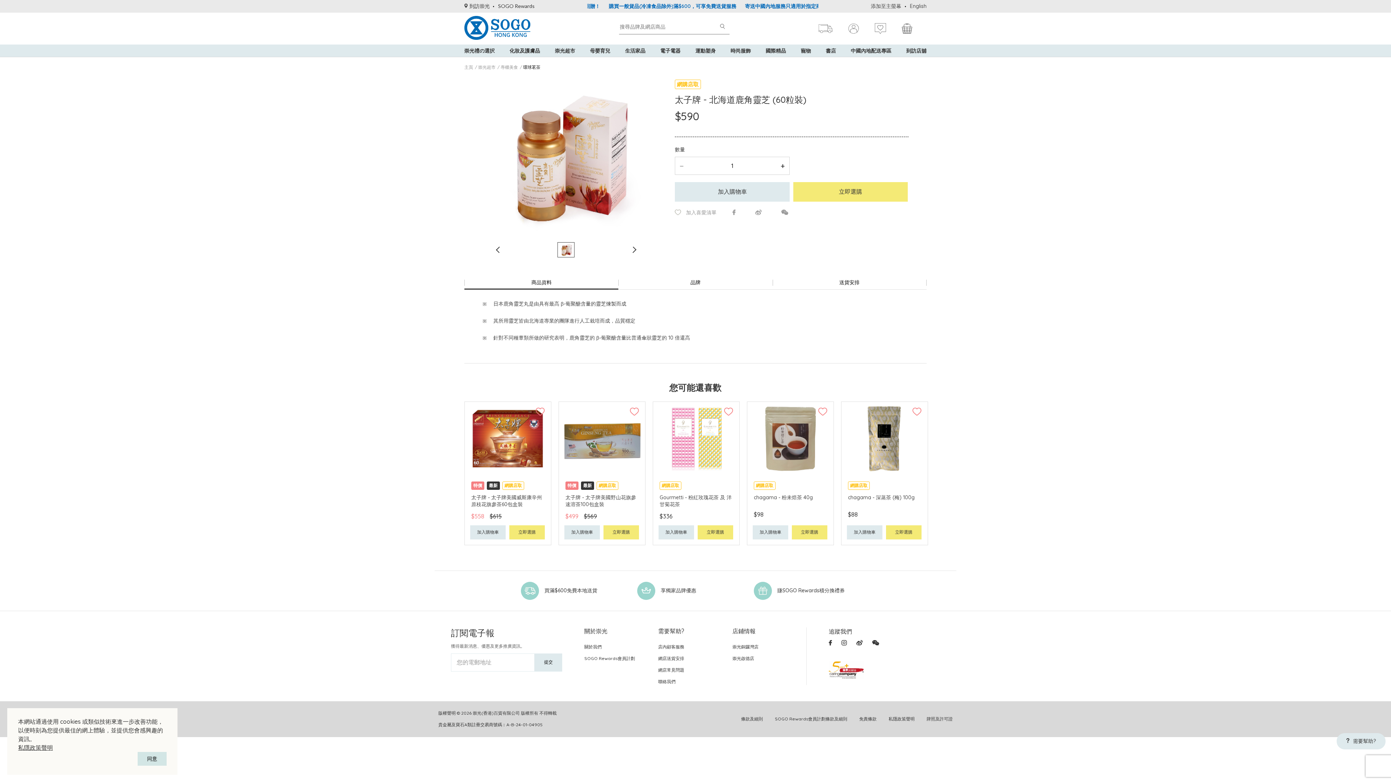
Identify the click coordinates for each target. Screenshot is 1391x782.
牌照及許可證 (940, 719)
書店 (831, 50)
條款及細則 (752, 719)
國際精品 (776, 50)
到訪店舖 (916, 50)
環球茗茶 (531, 67)
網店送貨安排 (671, 658)
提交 (548, 662)
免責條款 (868, 719)
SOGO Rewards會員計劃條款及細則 (811, 719)
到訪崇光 (479, 6)
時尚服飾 (741, 50)
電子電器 (670, 50)
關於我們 (593, 646)
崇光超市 (565, 50)
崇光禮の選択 (479, 50)
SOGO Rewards (516, 6)
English (918, 6)
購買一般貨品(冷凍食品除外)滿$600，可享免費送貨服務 (641, 6)
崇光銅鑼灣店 (745, 646)
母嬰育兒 (600, 50)
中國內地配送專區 (871, 50)
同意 (152, 759)
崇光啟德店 (743, 658)
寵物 (806, 50)
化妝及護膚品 (525, 50)
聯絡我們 (667, 681)
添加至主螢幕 (886, 6)
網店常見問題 (671, 670)
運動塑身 (706, 50)
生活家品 (635, 50)
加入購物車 (732, 191)
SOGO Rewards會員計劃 (609, 658)
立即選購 (850, 191)
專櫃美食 (509, 67)
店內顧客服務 (671, 646)
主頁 (468, 67)
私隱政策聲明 (35, 747)
